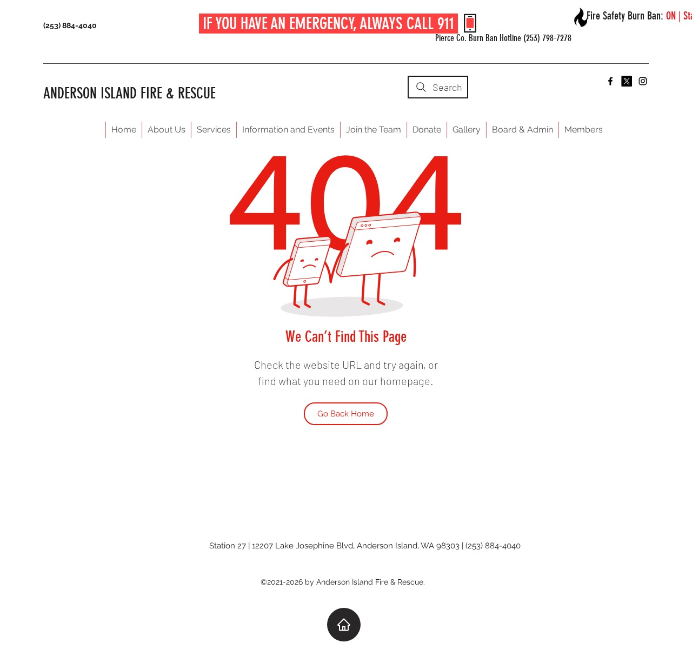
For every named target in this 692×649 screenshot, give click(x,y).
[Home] (344, 624)
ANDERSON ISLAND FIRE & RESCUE (129, 93)
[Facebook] (610, 81)
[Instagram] (642, 81)
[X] (626, 81)
